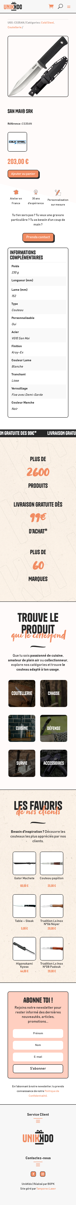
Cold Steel (47, 22)
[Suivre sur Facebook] (33, 1174)
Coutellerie (15, 27)
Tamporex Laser (46, 1188)
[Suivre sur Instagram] (42, 1174)
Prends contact (38, 237)
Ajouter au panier (23, 173)
